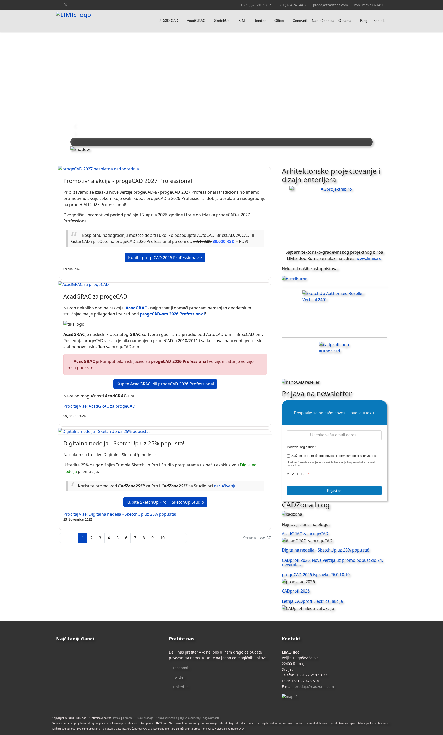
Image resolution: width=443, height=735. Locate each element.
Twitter (178, 677)
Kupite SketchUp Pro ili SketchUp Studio (165, 502)
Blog (363, 20)
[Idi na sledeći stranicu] (172, 538)
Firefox (116, 718)
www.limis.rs (368, 258)
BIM (241, 20)
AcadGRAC (196, 20)
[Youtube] (74, 4)
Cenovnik (300, 20)
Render (260, 20)
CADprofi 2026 (296, 591)
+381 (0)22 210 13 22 (256, 5)
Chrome (128, 718)
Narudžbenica (323, 20)
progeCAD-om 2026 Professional (172, 314)
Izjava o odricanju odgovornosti (199, 718)
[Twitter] (66, 4)
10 (162, 538)
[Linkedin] (82, 4)
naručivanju (225, 486)
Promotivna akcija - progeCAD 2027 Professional (127, 181)
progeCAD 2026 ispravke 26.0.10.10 (316, 574)
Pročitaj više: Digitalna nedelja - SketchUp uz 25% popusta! (119, 514)
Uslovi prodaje (144, 718)
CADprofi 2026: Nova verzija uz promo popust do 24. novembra (332, 562)
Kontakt (379, 20)
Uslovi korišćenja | (168, 718)
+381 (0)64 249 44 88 (292, 5)
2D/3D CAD (168, 20)
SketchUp (222, 20)
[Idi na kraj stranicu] (182, 538)
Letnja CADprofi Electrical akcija (312, 601)
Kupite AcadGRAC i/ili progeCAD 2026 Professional (165, 384)
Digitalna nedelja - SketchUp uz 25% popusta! (123, 443)
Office (279, 20)
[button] (221, 125)
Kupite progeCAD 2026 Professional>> (165, 257)
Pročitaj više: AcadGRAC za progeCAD (99, 406)
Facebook (180, 667)
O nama (344, 20)
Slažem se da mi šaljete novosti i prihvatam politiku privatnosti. (334, 455)
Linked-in (180, 686)
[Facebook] (57, 4)
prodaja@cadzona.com (330, 5)
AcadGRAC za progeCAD (95, 296)
